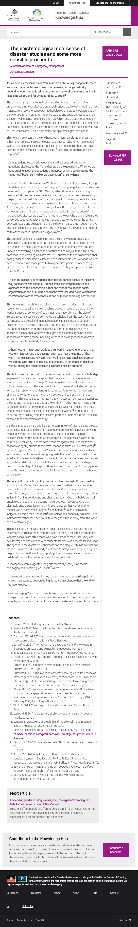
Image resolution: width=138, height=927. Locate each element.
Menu (134, 16)
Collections (12, 893)
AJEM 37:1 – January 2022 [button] (114, 52)
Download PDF (117, 157)
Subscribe (27, 906)
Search (127, 32)
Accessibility (40, 920)
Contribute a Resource (116, 850)
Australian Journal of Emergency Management (37, 66)
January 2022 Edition (22, 71)
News (57, 893)
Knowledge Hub (77, 2)
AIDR (56, 2)
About (76, 893)
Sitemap (10, 920)
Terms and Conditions (24, 920)
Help (94, 893)
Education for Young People (110, 2)
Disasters (36, 893)
